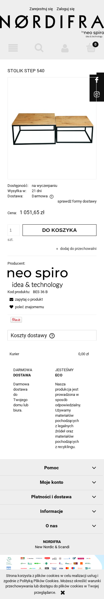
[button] (13, 48)
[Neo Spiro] (38, 277)
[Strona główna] (52, 24)
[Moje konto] (65, 48)
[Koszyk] (91, 48)
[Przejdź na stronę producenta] (52, 34)
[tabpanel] (52, 354)
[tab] (52, 335)
